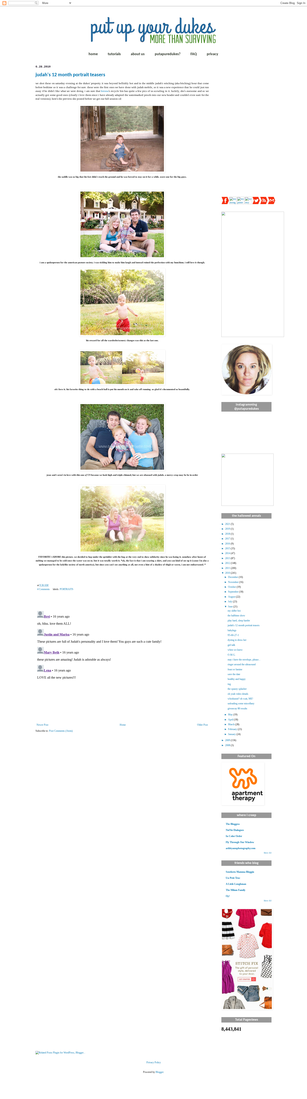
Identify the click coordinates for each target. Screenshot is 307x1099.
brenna (105, 91)
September (233, 591)
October (232, 586)
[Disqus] (122, 661)
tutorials (114, 54)
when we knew (235, 649)
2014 (228, 553)
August (232, 596)
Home (123, 724)
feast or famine (235, 669)
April (231, 719)
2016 (228, 543)
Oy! (228, 896)
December (233, 577)
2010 (228, 572)
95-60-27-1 (233, 635)
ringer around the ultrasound (242, 664)
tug (229, 684)
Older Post (202, 724)
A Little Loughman (236, 884)
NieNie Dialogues (235, 830)
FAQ (193, 54)
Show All (267, 853)
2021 (228, 524)
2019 (228, 528)
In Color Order (234, 836)
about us (138, 54)
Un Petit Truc (233, 877)
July (230, 601)
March (231, 724)
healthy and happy (237, 679)
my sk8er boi (234, 610)
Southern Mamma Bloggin (240, 871)
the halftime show (236, 615)
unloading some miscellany (241, 703)
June (230, 606)
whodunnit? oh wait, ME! (240, 698)
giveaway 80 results (237, 708)
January (232, 734)
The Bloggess (233, 824)
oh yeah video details (238, 693)
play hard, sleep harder (239, 620)
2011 (228, 568)
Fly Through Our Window (240, 842)
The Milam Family (235, 890)
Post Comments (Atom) (61, 730)
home (93, 54)
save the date (234, 674)
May (230, 714)
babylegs (232, 630)
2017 (228, 538)
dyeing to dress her (237, 640)
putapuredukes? (167, 54)
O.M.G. (232, 654)
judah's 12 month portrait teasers (70, 75)
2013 (228, 558)
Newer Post (42, 724)
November (233, 582)
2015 (228, 548)
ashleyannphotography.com (240, 848)
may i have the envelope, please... (244, 659)
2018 (228, 533)
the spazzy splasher (237, 688)
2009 (228, 740)
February (233, 729)
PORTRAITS (66, 589)
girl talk (231, 645)
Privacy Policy (153, 1062)
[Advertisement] (246, 127)
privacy (212, 54)
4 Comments (43, 589)
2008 (228, 745)
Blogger (159, 1072)
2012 (228, 563)
